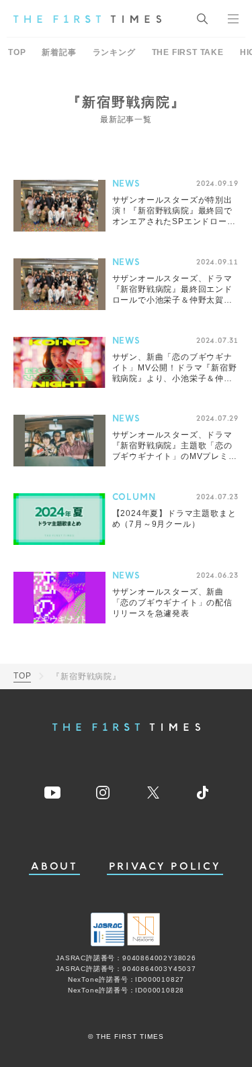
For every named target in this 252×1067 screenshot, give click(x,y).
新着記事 (59, 52)
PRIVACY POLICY (165, 866)
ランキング (114, 52)
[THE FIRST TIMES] (87, 19)
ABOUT (54, 866)
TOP (17, 52)
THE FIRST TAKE (188, 52)
